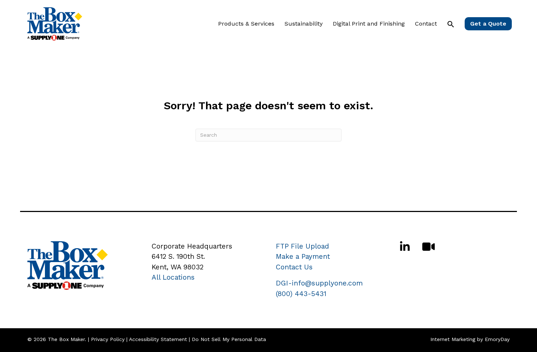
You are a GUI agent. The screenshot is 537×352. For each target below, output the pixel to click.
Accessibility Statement (158, 339)
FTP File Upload (302, 246)
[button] (450, 24)
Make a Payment (303, 256)
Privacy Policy (108, 339)
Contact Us (294, 267)
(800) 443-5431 (301, 293)
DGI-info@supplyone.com (319, 283)
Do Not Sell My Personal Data (229, 339)
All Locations (173, 277)
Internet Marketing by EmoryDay (470, 339)
